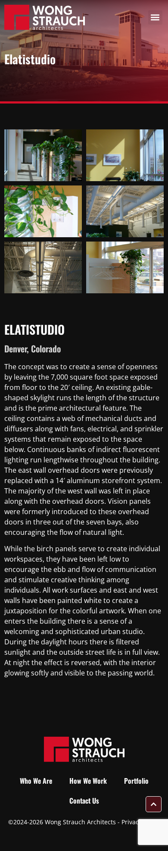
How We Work (88, 781)
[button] (155, 17)
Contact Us (84, 800)
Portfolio (136, 781)
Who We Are (36, 781)
